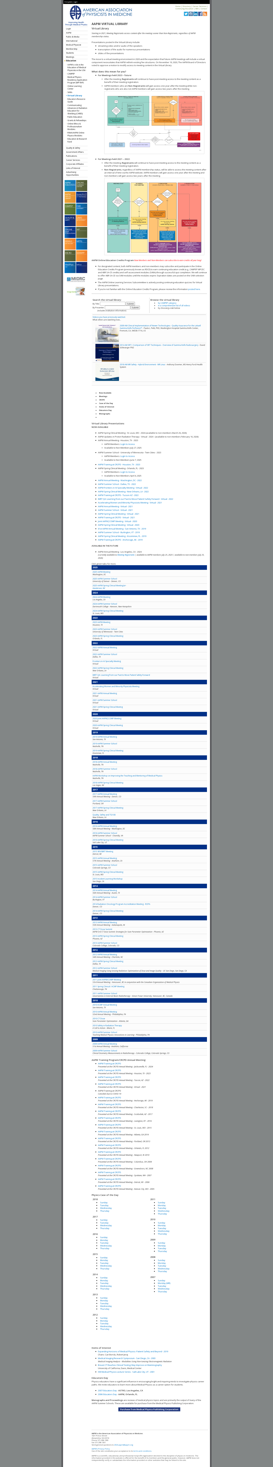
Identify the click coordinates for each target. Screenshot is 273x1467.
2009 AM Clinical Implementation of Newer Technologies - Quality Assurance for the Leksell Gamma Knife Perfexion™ (160, 326)
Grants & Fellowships (76, 120)
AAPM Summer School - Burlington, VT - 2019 (119, 532)
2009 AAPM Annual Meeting (105, 1044)
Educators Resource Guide (76, 100)
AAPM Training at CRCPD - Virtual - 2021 (116, 517)
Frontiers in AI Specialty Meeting (107, 661)
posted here (194, 289)
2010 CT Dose (99, 1018)
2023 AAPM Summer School (105, 629)
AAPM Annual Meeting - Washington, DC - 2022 (120, 480)
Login (76, 2)
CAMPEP (71, 73)
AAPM (68, 32)
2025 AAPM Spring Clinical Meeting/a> (109, 586)
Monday (104, 1240)
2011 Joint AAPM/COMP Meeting (107, 979)
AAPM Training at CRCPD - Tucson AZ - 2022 (118, 495)
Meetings (70, 57)
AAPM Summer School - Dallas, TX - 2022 (117, 484)
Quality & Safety (73, 148)
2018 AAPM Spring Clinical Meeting (108, 782)
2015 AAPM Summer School (105, 865)
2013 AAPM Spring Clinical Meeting (108, 936)
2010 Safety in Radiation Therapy (107, 1025)
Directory (187, 6)
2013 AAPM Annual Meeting (105, 922)
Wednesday (106, 1208)
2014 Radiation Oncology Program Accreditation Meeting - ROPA (121, 904)
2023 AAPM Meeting (101, 622)
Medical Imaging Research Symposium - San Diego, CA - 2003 (126, 1358)
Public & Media (72, 36)
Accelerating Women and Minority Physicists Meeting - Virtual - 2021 (130, 502)
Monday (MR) (164, 1283)
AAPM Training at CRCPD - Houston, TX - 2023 (119, 464)
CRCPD (102, 400)
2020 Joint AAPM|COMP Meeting (107, 718)
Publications (71, 156)
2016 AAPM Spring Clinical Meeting (108, 840)
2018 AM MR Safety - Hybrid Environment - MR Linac (142, 364)
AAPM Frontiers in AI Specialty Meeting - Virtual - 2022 (123, 487)
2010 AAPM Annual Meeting (105, 1011)
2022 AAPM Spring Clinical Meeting (108, 668)
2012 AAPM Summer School (105, 968)
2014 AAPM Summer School (105, 897)
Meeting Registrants (126, 554)
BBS (197, 8)
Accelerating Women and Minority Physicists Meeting (116, 686)
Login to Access (127, 444)
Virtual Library (74, 95)
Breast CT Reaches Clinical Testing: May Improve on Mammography (130, 1365)
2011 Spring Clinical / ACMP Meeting (108, 986)
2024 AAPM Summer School (105, 604)
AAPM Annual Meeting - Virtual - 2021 (115, 506)
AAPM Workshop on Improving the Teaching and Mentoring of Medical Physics (127, 775)
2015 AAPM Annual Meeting (105, 858)
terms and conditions (142, 1451)
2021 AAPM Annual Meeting (105, 693)
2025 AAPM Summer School (105, 578)
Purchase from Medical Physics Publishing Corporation (149, 1409)
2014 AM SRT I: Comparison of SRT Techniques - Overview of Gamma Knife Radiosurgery (159, 345)
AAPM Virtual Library (110, 24)
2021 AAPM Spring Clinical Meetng (108, 707)
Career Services (199, 6)
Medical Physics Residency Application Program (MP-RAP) (77, 80)
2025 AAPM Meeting (101, 572)
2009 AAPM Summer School (105, 1050)
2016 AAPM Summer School (105, 833)
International (71, 41)
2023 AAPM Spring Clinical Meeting (108, 636)
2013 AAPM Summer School (105, 943)
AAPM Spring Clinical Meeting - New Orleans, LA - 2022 (123, 491)
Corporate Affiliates (75, 164)
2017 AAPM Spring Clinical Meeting (108, 807)
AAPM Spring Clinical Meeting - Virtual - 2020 (118, 524)
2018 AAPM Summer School (105, 769)
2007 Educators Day (107, 1390)
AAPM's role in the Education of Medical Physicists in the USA (76, 67)
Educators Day (105, 410)
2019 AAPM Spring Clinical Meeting (108, 750)
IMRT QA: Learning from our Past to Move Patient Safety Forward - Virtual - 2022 (135, 499)
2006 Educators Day (107, 1394)
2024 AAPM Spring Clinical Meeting (108, 610)
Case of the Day (106, 403)
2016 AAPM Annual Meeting (105, 826)
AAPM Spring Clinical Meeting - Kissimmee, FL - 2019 (122, 536)
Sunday (104, 1202)
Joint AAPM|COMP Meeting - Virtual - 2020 (117, 521)
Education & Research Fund (77, 140)
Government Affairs (75, 152)
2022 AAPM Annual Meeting (105, 647)
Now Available (105, 393)
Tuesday (104, 1205)
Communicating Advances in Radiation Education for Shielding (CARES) (77, 109)
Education (71, 60)
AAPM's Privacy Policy (101, 1449)
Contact (204, 8)
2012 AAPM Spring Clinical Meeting (108, 961)
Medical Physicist (73, 44)
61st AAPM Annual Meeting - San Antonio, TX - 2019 (122, 528)
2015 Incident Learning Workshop (108, 878)
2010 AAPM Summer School (105, 1032)
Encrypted (68, 2)
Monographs (104, 414)
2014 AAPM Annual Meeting (105, 890)
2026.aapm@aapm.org (123, 1445)
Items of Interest (106, 407)
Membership (71, 49)
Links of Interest (73, 168)
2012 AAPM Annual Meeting (105, 954)
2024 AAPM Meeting (101, 597)
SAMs (69, 92)
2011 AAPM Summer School (105, 993)
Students (70, 53)
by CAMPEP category (167, 303)
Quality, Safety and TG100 (104, 814)
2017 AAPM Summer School (105, 801)
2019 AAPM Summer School (105, 743)
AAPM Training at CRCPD (109, 1063)
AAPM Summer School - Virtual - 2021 (115, 510)
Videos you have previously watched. (109, 317)
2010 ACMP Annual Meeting (105, 1004)
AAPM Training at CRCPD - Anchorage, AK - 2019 (120, 539)
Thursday (104, 1210)
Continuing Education (184, 8)
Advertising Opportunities (72, 173)
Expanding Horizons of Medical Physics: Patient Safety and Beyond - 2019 (133, 1351)
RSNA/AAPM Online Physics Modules (75, 134)
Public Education (74, 117)
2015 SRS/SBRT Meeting (103, 851)
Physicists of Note (107, 417)
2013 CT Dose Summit (102, 929)
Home (178, 6)
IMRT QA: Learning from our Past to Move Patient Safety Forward (121, 675)
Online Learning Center (74, 87)
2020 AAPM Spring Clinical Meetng (108, 725)
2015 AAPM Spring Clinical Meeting (108, 872)
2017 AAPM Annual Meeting (105, 794)
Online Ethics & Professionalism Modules (74, 126)
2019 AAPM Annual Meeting (105, 736)
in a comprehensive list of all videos (174, 305)
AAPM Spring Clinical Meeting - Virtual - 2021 (118, 513)
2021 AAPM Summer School (105, 700)
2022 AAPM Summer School (105, 654)
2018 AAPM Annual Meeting (105, 762)
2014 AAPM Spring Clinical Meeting (108, 911)
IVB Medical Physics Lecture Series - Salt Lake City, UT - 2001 (126, 1371)
